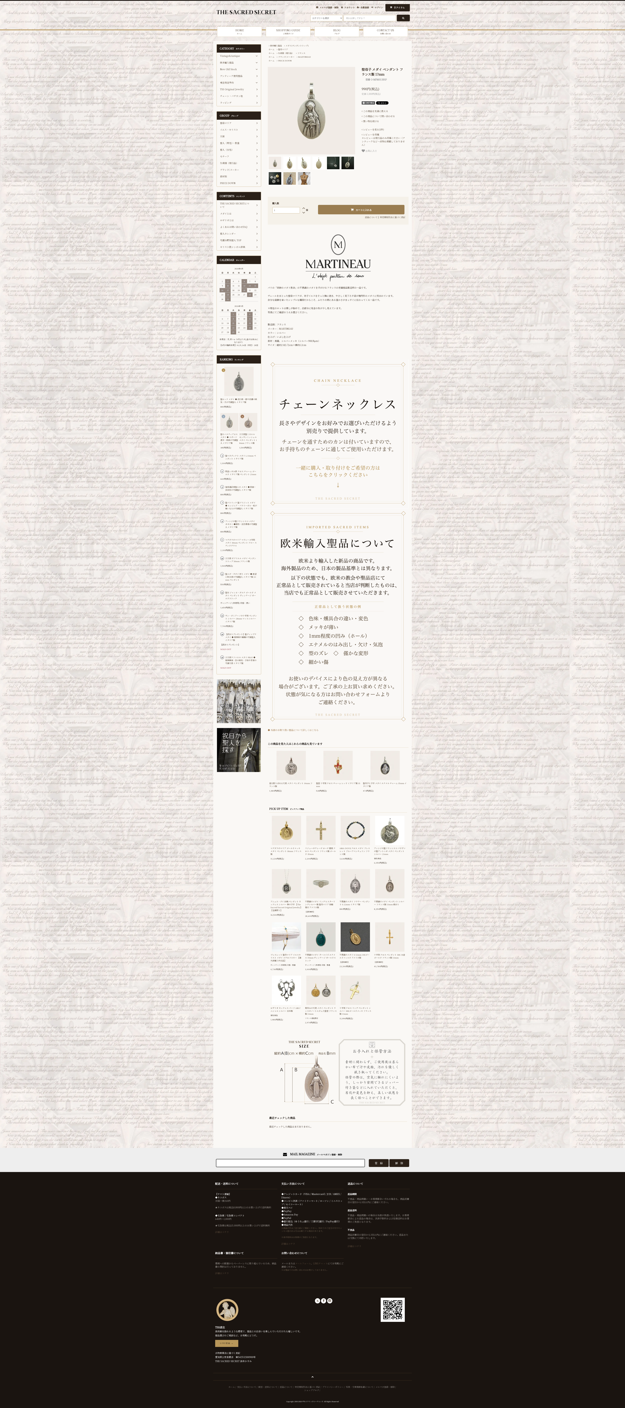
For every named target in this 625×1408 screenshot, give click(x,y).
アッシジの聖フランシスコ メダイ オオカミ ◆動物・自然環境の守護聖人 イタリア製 (241, 524)
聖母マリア (283, 49)
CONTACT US (385, 31)
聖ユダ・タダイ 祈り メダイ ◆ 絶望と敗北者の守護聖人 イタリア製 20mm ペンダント (241, 576)
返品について (371, 217)
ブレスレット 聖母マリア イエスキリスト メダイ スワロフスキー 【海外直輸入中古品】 (286, 957)
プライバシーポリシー (333, 1386)
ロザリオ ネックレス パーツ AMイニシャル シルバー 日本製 (286, 1009)
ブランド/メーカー (286, 56)
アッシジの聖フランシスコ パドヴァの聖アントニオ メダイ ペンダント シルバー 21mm (390, 851)
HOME (239, 31)
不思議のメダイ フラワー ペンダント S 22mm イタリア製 (355, 903)
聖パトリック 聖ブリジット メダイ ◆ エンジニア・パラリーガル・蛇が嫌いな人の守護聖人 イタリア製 (241, 505)
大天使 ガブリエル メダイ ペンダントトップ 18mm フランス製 (240, 560)
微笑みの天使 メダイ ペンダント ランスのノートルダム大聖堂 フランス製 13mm (321, 1011)
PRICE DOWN (285, 60)
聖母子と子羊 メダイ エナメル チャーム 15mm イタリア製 (385, 784)
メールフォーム (303, 1263)
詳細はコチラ (222, 1232)
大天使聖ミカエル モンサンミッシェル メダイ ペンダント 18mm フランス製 (248, 438)
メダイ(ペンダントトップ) (297, 45)
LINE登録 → (226, 1343)
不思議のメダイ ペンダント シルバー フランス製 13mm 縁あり (389, 903)
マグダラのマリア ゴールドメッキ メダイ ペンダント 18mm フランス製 (286, 851)
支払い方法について (246, 1386)
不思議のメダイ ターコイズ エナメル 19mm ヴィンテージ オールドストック (320, 957)
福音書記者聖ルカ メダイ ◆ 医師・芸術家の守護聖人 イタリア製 (240, 488)
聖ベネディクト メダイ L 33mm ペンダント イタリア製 (240, 457)
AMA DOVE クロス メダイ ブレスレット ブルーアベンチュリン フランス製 (355, 851)
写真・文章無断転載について (359, 1386)
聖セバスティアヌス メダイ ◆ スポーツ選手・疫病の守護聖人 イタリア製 (229, 438)
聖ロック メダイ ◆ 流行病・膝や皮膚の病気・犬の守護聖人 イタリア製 (238, 400)
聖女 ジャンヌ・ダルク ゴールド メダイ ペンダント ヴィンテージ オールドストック (240, 595)
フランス (301, 53)
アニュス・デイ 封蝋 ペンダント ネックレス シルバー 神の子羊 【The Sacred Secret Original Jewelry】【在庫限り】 (286, 906)
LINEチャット (320, 1263)
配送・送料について (268, 1386)
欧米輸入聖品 (276, 45)
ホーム (271, 49)
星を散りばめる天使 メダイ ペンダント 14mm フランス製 (290, 784)
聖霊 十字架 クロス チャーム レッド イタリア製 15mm (338, 784)
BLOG (336, 31)
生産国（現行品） (286, 53)
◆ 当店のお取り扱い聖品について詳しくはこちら (293, 730)
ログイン (379, 7)
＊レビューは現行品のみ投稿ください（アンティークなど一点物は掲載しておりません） (383, 139)
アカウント (349, 7)
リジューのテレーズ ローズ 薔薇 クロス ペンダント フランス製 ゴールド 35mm (320, 851)
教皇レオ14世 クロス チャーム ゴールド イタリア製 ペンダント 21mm (240, 473)
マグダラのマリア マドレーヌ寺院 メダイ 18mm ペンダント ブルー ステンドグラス (241, 542)
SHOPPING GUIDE (288, 31)
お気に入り (371, 150)
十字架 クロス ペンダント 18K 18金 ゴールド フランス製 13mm (389, 956)
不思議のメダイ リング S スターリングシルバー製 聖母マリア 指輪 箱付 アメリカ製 (320, 904)
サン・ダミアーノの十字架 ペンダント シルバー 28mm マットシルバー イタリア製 (241, 618)
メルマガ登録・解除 (329, 7)
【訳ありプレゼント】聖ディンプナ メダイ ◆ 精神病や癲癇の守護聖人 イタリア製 (240, 637)
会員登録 (365, 7)
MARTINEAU (304, 56)
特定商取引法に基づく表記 (392, 217)
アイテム (399, 7)
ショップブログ (311, 1390)
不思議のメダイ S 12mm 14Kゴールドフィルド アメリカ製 (354, 956)
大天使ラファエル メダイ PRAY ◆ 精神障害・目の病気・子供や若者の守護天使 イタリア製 (241, 660)
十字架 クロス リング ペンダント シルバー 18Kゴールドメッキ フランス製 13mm (355, 1011)
